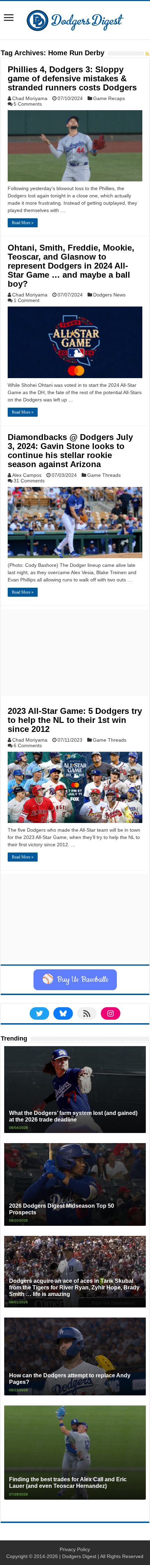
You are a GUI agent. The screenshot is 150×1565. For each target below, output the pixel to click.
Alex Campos (27, 475)
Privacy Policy (75, 1549)
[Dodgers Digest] (75, 18)
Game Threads (104, 475)
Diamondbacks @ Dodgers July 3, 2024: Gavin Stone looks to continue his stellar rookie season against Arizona (70, 450)
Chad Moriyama (29, 98)
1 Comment (26, 300)
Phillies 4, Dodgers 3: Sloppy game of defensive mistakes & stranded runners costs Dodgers (72, 78)
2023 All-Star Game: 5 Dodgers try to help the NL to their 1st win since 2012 (75, 720)
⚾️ (75, 979)
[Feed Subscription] (147, 54)
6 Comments (28, 745)
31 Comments (29, 480)
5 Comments (28, 104)
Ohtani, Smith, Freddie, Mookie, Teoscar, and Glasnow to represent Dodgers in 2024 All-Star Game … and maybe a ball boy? (71, 265)
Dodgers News (109, 294)
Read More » (22, 222)
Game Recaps (109, 98)
